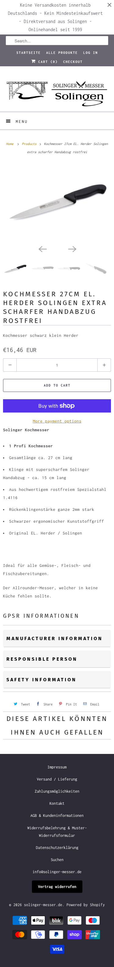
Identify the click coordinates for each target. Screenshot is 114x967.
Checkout (73, 62)
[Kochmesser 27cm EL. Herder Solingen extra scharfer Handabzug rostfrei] (57, 202)
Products (30, 144)
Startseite (28, 52)
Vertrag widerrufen (57, 886)
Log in (90, 52)
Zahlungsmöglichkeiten (57, 791)
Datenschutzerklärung (57, 847)
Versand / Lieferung (57, 779)
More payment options (57, 421)
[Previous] (42, 248)
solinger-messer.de (43, 905)
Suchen (57, 859)
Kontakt (57, 803)
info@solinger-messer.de (57, 872)
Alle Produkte (62, 52)
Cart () (47, 62)
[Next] (72, 248)
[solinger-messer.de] (57, 91)
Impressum (57, 767)
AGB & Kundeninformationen (57, 815)
